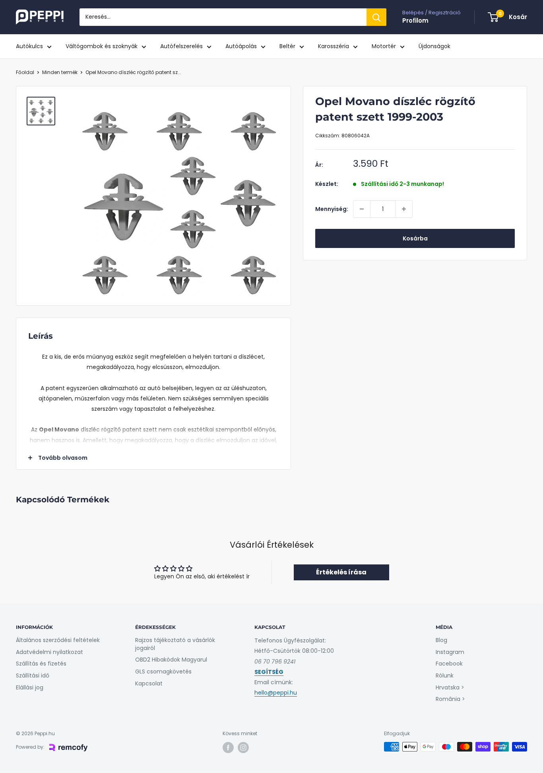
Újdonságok (434, 46)
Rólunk (445, 675)
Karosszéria (333, 46)
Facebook (449, 664)
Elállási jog (29, 687)
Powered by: (30, 747)
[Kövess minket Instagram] (243, 747)
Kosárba (415, 238)
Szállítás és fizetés (41, 664)
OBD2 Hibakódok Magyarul (171, 660)
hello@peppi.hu (275, 693)
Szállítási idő (32, 675)
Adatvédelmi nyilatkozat (49, 652)
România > (450, 699)
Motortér (384, 46)
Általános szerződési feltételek (58, 640)
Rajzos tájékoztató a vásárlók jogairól (175, 644)
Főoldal (25, 72)
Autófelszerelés (181, 46)
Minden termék (60, 72)
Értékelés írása (341, 572)
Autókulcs (29, 46)
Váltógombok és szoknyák (102, 46)
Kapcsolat (149, 683)
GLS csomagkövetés (163, 671)
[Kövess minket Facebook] (228, 747)
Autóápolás (241, 46)
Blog (441, 640)
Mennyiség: (331, 209)
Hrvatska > (450, 687)
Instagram (450, 652)
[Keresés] (376, 17)
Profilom (415, 20)
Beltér (287, 46)
